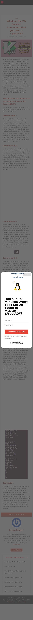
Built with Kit (16, 342)
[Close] (27, 274)
